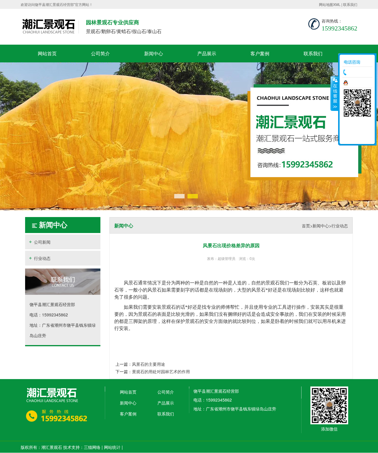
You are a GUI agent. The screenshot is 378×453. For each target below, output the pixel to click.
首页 (306, 226)
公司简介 (100, 53)
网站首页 (47, 53)
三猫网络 (92, 447)
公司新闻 (41, 242)
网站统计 (112, 447)
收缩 (334, 93)
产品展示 (206, 53)
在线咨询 (359, 83)
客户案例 (259, 53)
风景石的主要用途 (148, 364)
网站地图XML (329, 4)
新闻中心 (153, 53)
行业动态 (41, 258)
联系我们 (350, 4)
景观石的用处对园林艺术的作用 (161, 371)
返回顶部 (357, 137)
